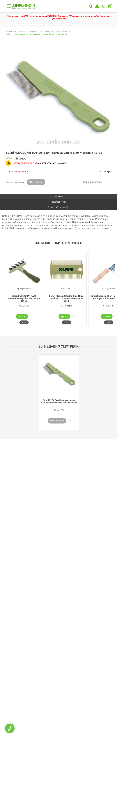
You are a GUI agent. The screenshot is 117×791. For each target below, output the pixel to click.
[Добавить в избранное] (48, 182)
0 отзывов (21, 158)
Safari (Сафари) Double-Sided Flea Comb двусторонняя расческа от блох (66, 298)
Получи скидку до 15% (25, 163)
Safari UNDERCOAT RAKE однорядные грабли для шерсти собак (24, 298)
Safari (9, 158)
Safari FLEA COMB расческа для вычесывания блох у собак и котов (59, 401)
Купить (38, 182)
